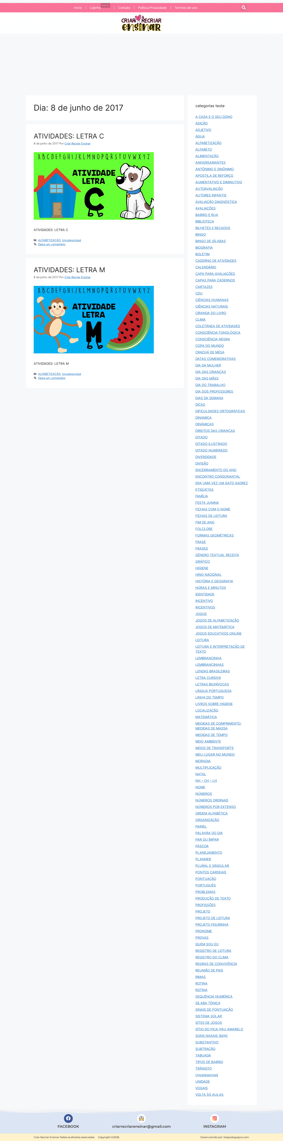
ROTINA (201, 983)
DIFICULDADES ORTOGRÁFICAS (220, 411)
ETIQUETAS (204, 490)
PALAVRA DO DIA (209, 833)
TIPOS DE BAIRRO (209, 1062)
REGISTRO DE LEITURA (213, 951)
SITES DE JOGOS (208, 1023)
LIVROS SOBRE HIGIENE (214, 704)
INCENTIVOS (205, 607)
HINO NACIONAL (208, 575)
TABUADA (203, 1055)
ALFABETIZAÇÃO (49, 240)
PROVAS (201, 938)
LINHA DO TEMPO (209, 697)
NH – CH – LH (206, 781)
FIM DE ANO (204, 522)
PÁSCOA (202, 846)
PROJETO (202, 911)
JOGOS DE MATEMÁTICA (214, 627)
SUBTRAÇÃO (205, 1049)
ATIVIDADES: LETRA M (69, 270)
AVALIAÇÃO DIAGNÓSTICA (216, 202)
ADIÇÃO (201, 123)
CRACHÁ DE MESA (209, 352)
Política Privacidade (152, 7)
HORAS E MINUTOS (210, 588)
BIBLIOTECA (204, 221)
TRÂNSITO (203, 1068)
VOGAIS (201, 1088)
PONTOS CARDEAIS (210, 872)
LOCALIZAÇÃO (206, 710)
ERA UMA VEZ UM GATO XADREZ (221, 483)
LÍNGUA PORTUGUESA (213, 691)
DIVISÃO (201, 463)
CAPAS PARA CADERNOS (215, 280)
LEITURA (202, 640)
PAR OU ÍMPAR (207, 839)
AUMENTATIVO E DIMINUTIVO (218, 182)
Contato (124, 7)
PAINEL (201, 826)
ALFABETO (203, 149)
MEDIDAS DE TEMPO (211, 735)
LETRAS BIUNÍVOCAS (212, 684)
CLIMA (200, 319)
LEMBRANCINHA (208, 658)
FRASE (200, 542)
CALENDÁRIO (205, 267)
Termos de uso (186, 7)
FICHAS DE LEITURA (211, 516)
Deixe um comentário (51, 244)
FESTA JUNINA (207, 503)
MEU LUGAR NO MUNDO (215, 754)
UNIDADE (202, 1081)
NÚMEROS (203, 794)
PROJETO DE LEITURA (212, 918)
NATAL (200, 774)
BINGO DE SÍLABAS (210, 241)
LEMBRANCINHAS (209, 665)
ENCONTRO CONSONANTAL (217, 476)
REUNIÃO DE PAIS (209, 970)
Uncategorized (71, 240)
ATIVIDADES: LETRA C (69, 136)
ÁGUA (200, 136)
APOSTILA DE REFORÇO (214, 176)
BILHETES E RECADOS (212, 228)
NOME (200, 787)
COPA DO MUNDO (209, 346)
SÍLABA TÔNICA (207, 1003)
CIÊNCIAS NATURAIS (211, 306)
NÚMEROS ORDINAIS (211, 800)
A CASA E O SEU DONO (213, 117)
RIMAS (200, 977)
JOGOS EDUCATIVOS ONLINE (218, 633)
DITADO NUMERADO (211, 450)
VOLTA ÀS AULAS (209, 1095)
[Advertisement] (141, 62)
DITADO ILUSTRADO (211, 444)
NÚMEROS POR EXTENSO (215, 807)
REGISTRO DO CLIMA (212, 957)
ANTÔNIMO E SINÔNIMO (214, 169)
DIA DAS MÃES (207, 378)
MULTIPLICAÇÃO (208, 768)
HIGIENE (201, 568)
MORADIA (203, 761)
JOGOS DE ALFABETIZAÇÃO (217, 620)
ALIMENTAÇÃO (207, 156)
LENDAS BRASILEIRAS (212, 671)
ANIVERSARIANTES (210, 162)
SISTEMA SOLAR (208, 1016)
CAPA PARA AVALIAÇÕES (215, 274)
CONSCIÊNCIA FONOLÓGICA (217, 333)
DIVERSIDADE (205, 457)
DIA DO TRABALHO (210, 385)
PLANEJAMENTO (208, 853)
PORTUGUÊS (205, 885)
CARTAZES (204, 287)
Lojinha (99, 7)
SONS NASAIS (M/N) (211, 1036)
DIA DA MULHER (208, 365)
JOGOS (201, 614)
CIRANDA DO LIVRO (210, 313)
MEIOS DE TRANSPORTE (214, 748)
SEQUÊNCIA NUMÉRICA (214, 996)
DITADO (201, 437)
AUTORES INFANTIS (210, 195)
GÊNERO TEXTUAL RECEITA (217, 555)
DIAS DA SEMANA (209, 398)
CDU (199, 293)
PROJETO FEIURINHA (212, 924)
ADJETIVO (203, 130)
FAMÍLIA (201, 496)
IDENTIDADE (204, 594)
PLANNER (203, 859)
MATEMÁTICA (206, 717)
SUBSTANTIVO (207, 1042)
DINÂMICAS (204, 424)
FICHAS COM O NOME (212, 509)
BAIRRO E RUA (206, 215)
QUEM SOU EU (207, 944)
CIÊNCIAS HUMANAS (212, 300)
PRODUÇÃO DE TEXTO (213, 898)
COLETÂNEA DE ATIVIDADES (217, 326)
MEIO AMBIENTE (208, 741)
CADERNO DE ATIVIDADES (215, 261)
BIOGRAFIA (204, 248)
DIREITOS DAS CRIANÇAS (215, 431)
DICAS (200, 404)
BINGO (200, 234)
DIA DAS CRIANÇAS (210, 372)
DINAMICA (203, 418)
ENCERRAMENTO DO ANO (215, 470)
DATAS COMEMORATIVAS (215, 359)
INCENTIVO (204, 601)
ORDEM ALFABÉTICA (211, 813)
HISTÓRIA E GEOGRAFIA (214, 581)
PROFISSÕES (205, 905)
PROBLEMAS (205, 892)
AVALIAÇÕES (205, 208)
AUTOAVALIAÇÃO (209, 189)
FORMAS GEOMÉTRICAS (214, 535)
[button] (243, 8)
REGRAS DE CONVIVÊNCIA (216, 964)
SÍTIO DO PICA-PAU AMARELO (219, 1029)
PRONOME (203, 931)
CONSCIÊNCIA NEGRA (212, 339)
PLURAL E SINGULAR (212, 866)
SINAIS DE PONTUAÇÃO (214, 1010)
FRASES (201, 548)
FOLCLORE (204, 529)
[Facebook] (68, 1118)
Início (78, 7)
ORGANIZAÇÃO (207, 820)
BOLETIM (202, 254)
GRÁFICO (202, 561)
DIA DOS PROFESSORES (214, 391)
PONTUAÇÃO (205, 879)
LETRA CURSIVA (208, 678)
